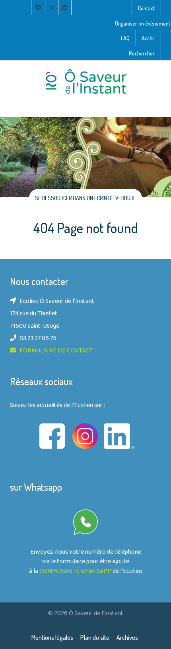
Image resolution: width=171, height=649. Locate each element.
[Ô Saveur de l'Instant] (85, 82)
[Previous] (16, 179)
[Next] (155, 179)
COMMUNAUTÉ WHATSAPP (75, 571)
